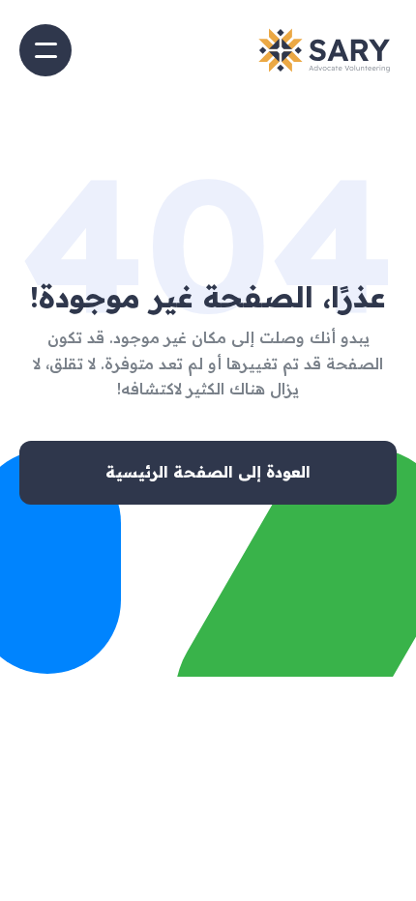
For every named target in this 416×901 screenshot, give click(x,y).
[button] (45, 50)
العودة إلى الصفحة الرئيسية (208, 471)
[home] (324, 50)
